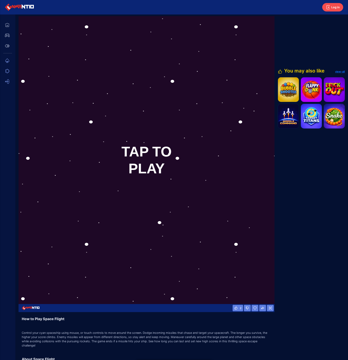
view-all (340, 71)
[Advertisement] (311, 41)
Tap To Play (146, 160)
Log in (335, 7)
